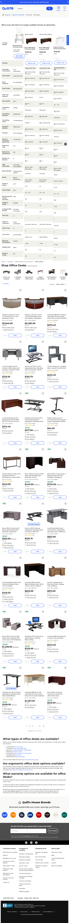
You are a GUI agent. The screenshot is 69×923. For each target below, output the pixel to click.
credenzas (18, 755)
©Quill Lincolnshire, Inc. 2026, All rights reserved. (26, 905)
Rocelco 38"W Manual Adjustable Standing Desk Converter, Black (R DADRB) (34, 529)
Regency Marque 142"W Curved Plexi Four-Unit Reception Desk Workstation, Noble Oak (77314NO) (10, 316)
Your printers (39, 859)
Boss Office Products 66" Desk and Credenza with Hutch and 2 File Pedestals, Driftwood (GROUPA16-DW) (11, 638)
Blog (52, 855)
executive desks (18, 746)
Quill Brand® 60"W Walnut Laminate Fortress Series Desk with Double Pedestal (57, 316)
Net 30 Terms (23, 866)
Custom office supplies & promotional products (26, 869)
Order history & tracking (10, 852)
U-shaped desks (27, 750)
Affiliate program (24, 891)
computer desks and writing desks (21, 753)
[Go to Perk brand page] (30, 815)
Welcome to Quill (56, 852)
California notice (35, 911)
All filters (6, 283)
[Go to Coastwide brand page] (13, 815)
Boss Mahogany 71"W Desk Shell (30, 48)
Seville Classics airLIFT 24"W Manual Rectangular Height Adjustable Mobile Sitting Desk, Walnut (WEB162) (56, 419)
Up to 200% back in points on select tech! (35, 2)
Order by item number (42, 862)
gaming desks (21, 756)
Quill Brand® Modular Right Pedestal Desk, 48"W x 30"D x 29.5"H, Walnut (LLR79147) (34, 584)
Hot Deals (29, 15)
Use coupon (53, 830)
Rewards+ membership (26, 854)
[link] (20, 290)
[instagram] (26, 842)
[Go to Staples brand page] (38, 815)
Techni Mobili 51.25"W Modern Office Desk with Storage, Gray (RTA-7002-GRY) (11, 368)
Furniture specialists (25, 881)
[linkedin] (31, 842)
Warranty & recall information (8, 874)
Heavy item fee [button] (30, 68)
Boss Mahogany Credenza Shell (44, 48)
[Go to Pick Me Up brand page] (21, 815)
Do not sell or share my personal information (32, 914)
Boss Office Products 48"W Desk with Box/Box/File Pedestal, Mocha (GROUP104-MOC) (34, 475)
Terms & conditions (12, 911)
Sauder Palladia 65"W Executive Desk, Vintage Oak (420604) (55, 584)
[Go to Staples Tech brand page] (47, 815)
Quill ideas (22, 888)
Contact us (6, 882)
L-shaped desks (16, 750)
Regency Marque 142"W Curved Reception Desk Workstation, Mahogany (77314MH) (33, 316)
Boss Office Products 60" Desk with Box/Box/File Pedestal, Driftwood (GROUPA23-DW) (11, 529)
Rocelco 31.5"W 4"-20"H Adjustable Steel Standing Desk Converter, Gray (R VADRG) (34, 368)
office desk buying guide (31, 759)
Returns (5, 855)
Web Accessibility (56, 865)
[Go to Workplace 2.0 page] (64, 815)
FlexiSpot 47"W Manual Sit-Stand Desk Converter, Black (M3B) (34, 638)
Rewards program (24, 857)
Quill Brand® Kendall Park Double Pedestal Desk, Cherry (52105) (11, 584)
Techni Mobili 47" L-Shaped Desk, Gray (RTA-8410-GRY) (56, 367)
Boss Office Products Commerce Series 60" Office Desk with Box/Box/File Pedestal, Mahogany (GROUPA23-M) (56, 694)
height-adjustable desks (19, 748)
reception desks (17, 751)
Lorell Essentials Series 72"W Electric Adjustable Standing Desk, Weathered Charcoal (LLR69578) (56, 529)
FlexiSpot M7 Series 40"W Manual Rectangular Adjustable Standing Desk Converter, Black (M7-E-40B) (34, 419)
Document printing (24, 873)
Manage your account (9, 858)
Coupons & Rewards (18, 15)
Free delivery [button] (30, 329)
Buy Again (37, 15)
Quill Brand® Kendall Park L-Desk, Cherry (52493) (56, 637)
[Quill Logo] (7, 8)
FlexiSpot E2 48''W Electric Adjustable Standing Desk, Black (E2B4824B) (11, 694)
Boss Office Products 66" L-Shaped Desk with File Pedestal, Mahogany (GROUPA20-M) (56, 475)
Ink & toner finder (40, 857)
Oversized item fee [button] (59, 68)
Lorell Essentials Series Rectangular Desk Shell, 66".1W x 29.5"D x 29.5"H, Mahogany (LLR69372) (10, 419)
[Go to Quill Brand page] (4, 815)
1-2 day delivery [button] (8, 601)
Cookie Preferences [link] (48, 911)
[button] (68, 2)
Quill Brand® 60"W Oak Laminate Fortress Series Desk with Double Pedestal (34, 694)
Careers (53, 862)
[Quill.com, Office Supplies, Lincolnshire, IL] (8, 906)
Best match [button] (60, 284)
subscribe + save (24, 863)
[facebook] (36, 842)
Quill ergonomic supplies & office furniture (21, 770)
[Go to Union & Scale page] (56, 815)
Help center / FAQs (9, 865)
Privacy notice (24, 911)
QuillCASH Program (25, 860)
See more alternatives (19, 56)
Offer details (30, 434)
